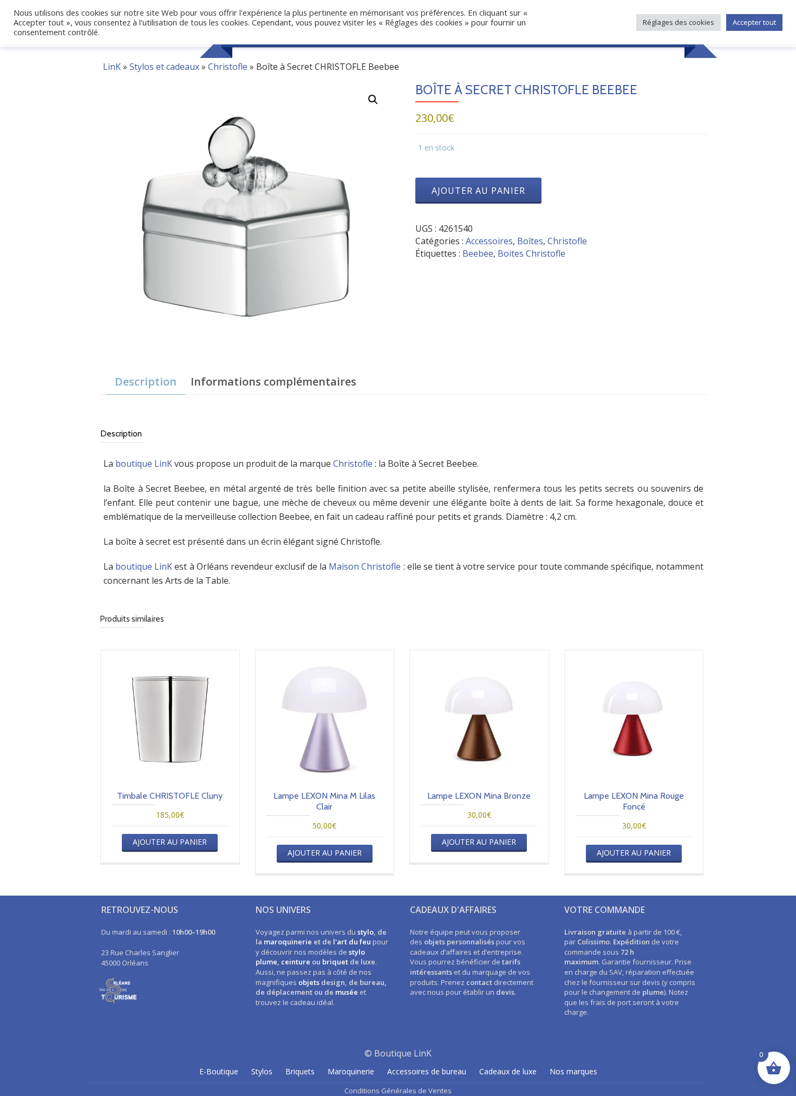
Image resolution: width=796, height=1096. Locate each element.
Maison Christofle (365, 566)
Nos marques (573, 1071)
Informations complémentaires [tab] (273, 381)
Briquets (300, 1071)
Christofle (227, 67)
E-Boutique (218, 1071)
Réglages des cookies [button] (678, 22)
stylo (365, 932)
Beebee (477, 253)
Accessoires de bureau (426, 1071)
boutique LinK (143, 463)
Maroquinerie (351, 1071)
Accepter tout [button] (754, 22)
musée (346, 992)
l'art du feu (352, 942)
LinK (112, 67)
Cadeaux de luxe (508, 1071)
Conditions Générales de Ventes (398, 1090)
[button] (373, 99)
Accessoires (489, 241)
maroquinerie (288, 942)
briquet (335, 962)
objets (308, 982)
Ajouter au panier (478, 191)
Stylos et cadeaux (164, 67)
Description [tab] (146, 381)
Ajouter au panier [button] (170, 842)
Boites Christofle (531, 253)
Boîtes (530, 241)
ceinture (295, 962)
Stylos (261, 1071)
